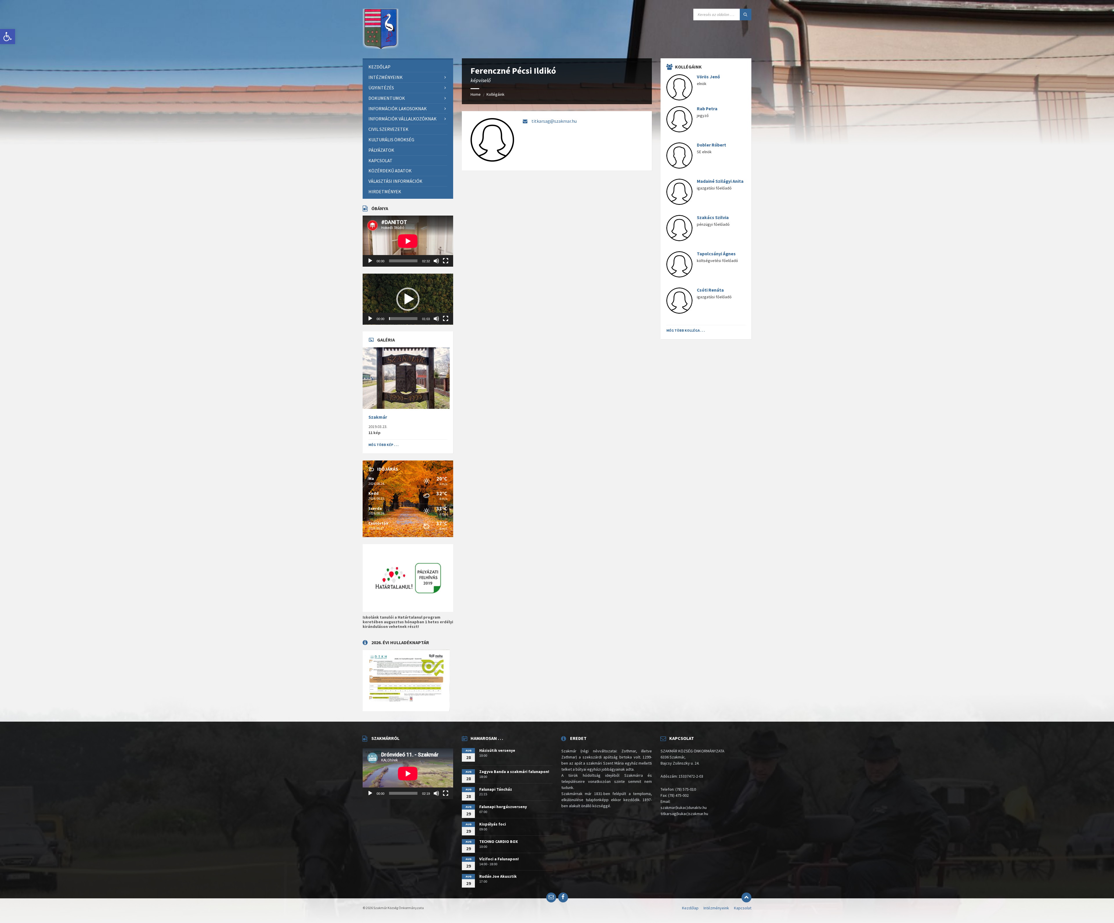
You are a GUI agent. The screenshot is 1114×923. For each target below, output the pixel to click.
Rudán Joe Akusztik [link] (498, 876)
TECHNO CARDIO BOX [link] (498, 841)
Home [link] (476, 94)
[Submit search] (745, 14)
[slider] (403, 318)
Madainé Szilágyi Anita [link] (720, 181)
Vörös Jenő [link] (708, 77)
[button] (407, 299)
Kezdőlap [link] (690, 908)
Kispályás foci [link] (492, 824)
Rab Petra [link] (707, 108)
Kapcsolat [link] (742, 908)
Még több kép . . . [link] (383, 444)
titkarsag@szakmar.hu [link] (554, 121)
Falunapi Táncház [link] (495, 789)
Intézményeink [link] (716, 908)
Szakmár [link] (377, 417)
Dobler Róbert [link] (711, 145)
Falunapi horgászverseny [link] (503, 806)
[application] (408, 241)
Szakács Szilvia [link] (713, 217)
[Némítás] (436, 261)
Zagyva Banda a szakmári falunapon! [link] (514, 771)
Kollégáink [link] (495, 94)
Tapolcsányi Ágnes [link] (716, 254)
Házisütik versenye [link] (497, 750)
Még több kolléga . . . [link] (685, 330)
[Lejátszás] (370, 261)
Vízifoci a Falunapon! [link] (499, 858)
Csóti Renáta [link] (710, 290)
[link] (7, 36)
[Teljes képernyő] (446, 261)
